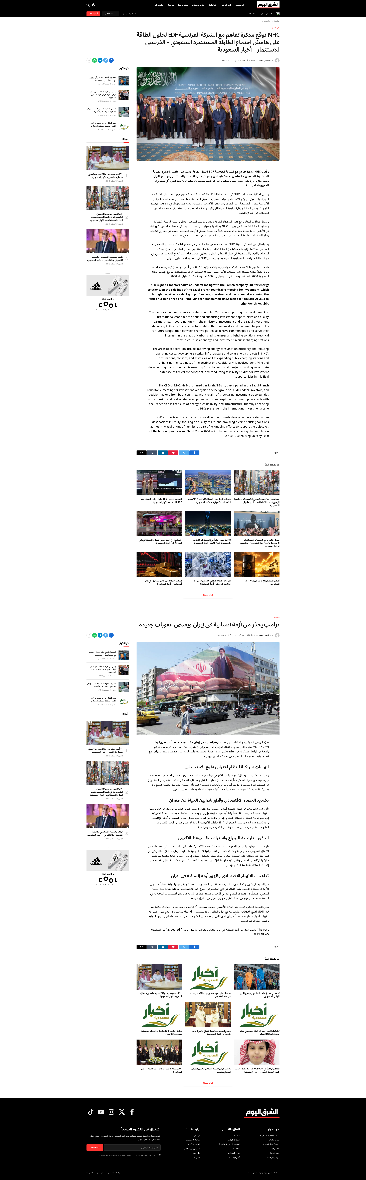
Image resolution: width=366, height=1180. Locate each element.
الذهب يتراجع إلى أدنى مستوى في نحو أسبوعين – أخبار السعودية (163, 582)
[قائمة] (250, 5)
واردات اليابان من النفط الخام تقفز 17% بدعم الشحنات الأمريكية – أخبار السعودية (209, 501)
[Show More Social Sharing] (88, 60)
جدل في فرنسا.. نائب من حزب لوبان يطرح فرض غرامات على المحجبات (102, 94)
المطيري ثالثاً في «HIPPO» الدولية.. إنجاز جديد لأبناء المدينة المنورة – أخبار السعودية (257, 1070)
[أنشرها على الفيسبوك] (111, 60)
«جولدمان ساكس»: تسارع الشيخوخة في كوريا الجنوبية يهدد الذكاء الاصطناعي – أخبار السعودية (257, 502)
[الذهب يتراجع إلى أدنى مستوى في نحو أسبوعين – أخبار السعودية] (159, 564)
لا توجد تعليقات (225, 60)
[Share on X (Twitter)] (105, 60)
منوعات (159, 5)
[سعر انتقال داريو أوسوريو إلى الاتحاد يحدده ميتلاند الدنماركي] (124, 126)
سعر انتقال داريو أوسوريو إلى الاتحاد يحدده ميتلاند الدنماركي (103, 124)
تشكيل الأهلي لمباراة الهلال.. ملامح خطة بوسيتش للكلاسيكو (260, 1033)
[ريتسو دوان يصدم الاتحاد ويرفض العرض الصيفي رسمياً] (208, 1052)
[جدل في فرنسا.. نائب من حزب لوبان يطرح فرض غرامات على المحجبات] (124, 95)
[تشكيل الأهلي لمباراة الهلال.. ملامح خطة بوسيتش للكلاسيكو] (257, 1014)
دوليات (212, 5)
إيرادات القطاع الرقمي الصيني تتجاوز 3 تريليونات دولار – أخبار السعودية (212, 582)
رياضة (171, 5)
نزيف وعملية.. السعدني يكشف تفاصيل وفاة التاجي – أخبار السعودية (105, 259)
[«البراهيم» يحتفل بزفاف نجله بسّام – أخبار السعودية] (159, 1052)
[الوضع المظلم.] (93, 5)
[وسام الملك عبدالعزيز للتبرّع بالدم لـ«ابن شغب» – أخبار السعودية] (208, 1014)
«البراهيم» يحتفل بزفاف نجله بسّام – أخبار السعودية (161, 1070)
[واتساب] (94, 60)
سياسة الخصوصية (113, 1155)
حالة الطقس (109, 13)
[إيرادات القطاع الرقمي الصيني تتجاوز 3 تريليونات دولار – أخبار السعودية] (208, 564)
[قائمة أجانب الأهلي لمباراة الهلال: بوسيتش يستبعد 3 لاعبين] (159, 1014)
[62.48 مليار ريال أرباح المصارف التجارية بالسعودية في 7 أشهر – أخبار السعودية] (208, 523)
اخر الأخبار (225, 5)
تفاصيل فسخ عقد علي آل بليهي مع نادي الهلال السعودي (102, 79)
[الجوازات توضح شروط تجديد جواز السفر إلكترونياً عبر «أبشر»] (124, 112)
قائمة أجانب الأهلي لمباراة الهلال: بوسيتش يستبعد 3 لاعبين (161, 1033)
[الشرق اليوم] (268, 5)
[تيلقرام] (100, 60)
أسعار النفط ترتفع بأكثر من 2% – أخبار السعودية (262, 582)
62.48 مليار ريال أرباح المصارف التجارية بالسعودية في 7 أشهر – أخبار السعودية (212, 542)
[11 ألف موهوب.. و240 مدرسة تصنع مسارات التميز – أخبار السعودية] (107, 158)
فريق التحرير (263, 60)
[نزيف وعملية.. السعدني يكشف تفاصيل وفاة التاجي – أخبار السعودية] (107, 241)
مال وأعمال (198, 5)
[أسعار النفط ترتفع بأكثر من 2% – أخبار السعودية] (257, 564)
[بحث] (88, 5)
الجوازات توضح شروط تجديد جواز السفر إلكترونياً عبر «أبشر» (101, 110)
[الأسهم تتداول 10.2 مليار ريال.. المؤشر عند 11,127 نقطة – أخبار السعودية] (159, 483)
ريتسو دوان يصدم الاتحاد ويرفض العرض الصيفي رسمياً (211, 1070)
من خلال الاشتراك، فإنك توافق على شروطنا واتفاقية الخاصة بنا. (128, 1155)
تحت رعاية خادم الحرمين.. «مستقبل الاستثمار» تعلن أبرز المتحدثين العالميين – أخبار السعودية (259, 543)
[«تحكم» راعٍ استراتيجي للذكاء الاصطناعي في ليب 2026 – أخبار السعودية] (159, 523)
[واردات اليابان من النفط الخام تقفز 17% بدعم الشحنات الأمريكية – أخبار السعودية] (208, 483)
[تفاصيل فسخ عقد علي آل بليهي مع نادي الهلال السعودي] (124, 80)
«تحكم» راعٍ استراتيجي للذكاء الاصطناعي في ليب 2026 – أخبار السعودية (160, 542)
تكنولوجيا (183, 5)
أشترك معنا (93, 13)
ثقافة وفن (253, 13)
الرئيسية (239, 5)
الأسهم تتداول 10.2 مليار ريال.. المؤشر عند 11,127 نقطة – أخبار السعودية (161, 501)
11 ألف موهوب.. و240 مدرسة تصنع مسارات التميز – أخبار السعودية (105, 176)
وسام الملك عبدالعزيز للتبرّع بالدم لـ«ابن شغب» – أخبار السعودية (211, 1033)
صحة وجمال (266, 13)
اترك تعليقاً (208, 595)
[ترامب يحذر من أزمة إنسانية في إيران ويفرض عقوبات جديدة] (208, 689)
